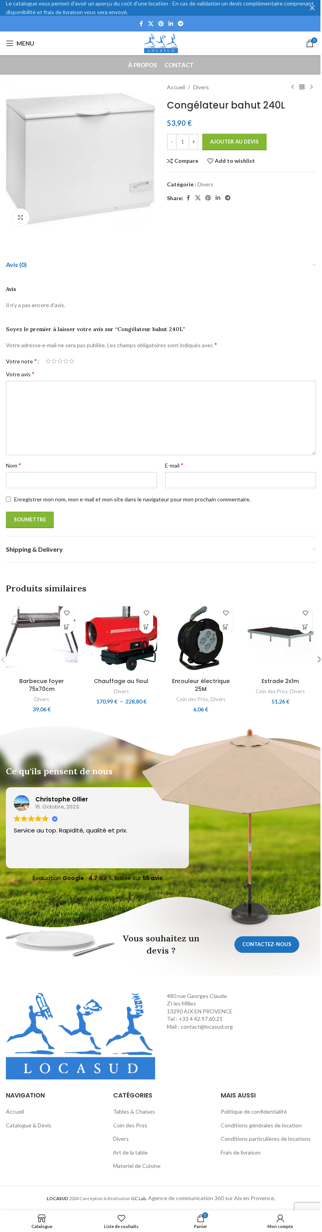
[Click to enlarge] (20, 217)
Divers (201, 87)
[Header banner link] (161, 8)
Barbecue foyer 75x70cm (41, 685)
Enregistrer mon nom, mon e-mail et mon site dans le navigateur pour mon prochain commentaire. (132, 499)
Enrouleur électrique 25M (201, 685)
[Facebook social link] (141, 23)
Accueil (176, 87)
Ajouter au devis (234, 141)
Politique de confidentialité (254, 1111)
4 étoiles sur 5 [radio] (66, 361)
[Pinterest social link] (161, 23)
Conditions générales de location (261, 1125)
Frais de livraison (241, 1152)
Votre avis (20, 374)
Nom (13, 465)
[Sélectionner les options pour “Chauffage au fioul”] (146, 626)
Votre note (21, 361)
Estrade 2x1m (280, 681)
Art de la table (130, 1152)
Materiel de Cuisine (137, 1165)
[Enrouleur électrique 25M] (201, 638)
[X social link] (151, 23)
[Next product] (311, 87)
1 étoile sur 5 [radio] (48, 361)
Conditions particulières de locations (266, 1138)
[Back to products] (302, 87)
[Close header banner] (312, 8)
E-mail (174, 465)
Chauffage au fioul (121, 681)
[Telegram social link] (181, 23)
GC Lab (138, 1198)
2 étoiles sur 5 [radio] (54, 361)
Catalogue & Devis (28, 1125)
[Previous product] (292, 87)
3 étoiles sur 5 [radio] (60, 361)
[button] (67, 626)
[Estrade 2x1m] (281, 638)
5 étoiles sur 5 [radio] (72, 361)
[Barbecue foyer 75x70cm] (42, 638)
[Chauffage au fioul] (121, 638)
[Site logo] (161, 42)
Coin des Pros (192, 699)
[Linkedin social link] (171, 23)
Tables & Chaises (134, 1111)
